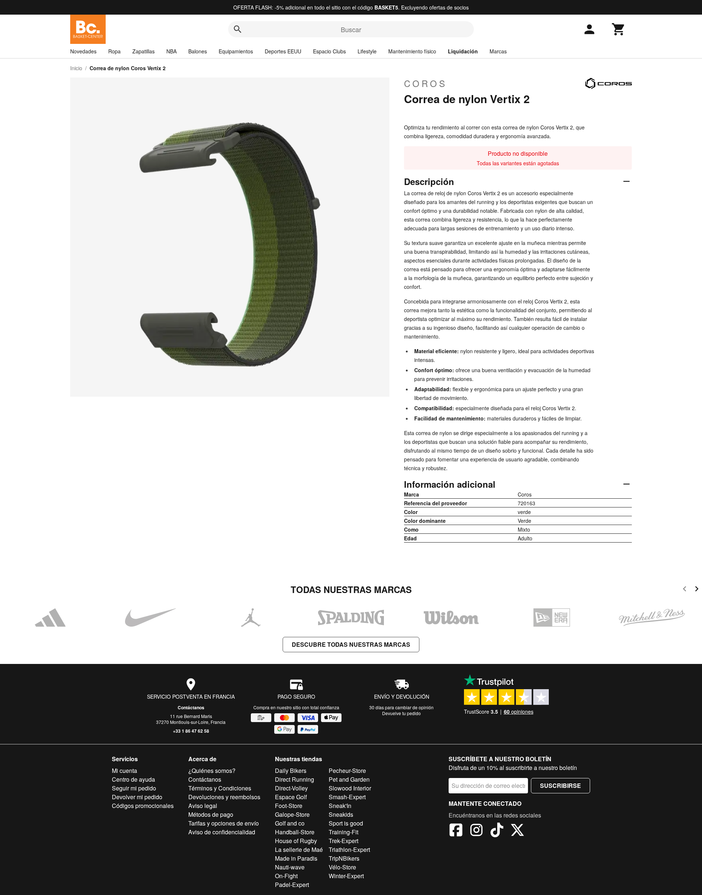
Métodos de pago (210, 814)
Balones (197, 51)
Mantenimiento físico (412, 51)
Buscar (351, 29)
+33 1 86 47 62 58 (191, 731)
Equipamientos (236, 51)
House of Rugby (296, 841)
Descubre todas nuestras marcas (351, 644)
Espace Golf (291, 797)
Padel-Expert (292, 884)
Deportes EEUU (283, 51)
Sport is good (346, 823)
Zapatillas (143, 51)
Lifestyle (367, 51)
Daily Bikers (290, 770)
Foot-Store (288, 805)
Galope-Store (292, 814)
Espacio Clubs (329, 51)
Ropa (114, 51)
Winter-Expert (346, 876)
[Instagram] (476, 831)
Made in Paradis (296, 858)
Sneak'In (340, 805)
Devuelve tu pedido (401, 713)
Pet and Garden (349, 779)
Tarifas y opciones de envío (223, 823)
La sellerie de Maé (299, 849)
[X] (517, 831)
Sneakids (341, 814)
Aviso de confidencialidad (221, 832)
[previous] (684, 590)
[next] (696, 590)
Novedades (83, 51)
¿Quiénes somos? (211, 770)
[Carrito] (618, 29)
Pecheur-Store (347, 770)
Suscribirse (560, 785)
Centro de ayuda (133, 779)
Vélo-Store (342, 867)
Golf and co (290, 823)
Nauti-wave (290, 867)
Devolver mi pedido (137, 797)
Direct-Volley (291, 788)
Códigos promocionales (143, 805)
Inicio (76, 68)
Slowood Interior (350, 788)
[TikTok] (497, 831)
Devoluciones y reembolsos (224, 797)
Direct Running (294, 779)
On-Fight (286, 876)
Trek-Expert (343, 841)
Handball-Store (294, 832)
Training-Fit (343, 832)
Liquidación (463, 51)
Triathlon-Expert (349, 849)
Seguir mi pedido (134, 788)
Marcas (498, 51)
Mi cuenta (124, 770)
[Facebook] (456, 831)
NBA (171, 51)
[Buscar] (238, 29)
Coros (425, 83)
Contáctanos (191, 707)
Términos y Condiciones (219, 788)
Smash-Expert (347, 797)
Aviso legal (202, 805)
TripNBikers (344, 858)
